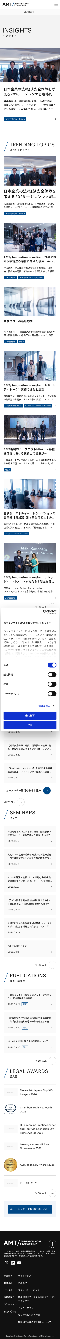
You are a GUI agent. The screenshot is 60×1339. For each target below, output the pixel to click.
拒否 (30, 724)
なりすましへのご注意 (29, 1315)
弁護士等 (8, 1275)
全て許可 (30, 715)
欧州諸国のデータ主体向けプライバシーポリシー (36, 1299)
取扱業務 (8, 1283)
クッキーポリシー (27, 1307)
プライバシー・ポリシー (30, 1290)
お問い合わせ (10, 1311)
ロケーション (10, 1304)
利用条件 (22, 1283)
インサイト (9, 1290)
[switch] (52, 674)
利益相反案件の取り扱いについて (34, 1322)
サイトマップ (24, 1275)
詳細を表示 (44, 706)
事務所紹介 (9, 1297)
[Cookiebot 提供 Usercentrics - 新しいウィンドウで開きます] (43, 612)
